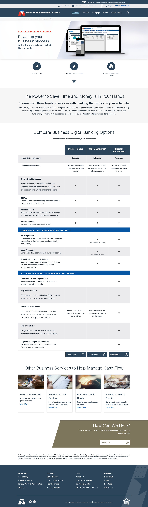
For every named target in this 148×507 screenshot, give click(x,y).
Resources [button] (22, 473)
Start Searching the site (128, 12)
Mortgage (96, 13)
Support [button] (50, 473)
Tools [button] (78, 473)
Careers (78, 6)
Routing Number (53, 487)
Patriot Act (80, 477)
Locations (65, 6)
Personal (85, 13)
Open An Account (120, 6)
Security (21, 487)
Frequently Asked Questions (87, 487)
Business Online (36, 73)
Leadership (108, 477)
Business (75, 13)
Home (20, 19)
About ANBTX (117, 13)
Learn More (71, 355)
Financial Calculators (84, 480)
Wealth (105, 13)
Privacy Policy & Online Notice (30, 484)
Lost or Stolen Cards (55, 480)
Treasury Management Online (111, 74)
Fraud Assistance (25, 480)
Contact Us (91, 6)
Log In (110, 6)
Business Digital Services (45, 19)
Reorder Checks (53, 484)
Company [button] (108, 473)
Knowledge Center (83, 484)
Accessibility (23, 477)
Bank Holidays (52, 477)
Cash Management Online (74, 73)
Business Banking (29, 19)
